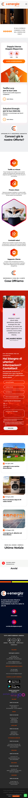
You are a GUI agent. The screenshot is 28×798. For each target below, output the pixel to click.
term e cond (12, 642)
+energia (5, 642)
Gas (6, 405)
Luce (6, 403)
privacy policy (19, 642)
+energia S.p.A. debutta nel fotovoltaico (12, 534)
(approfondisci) (20, 420)
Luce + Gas (7, 407)
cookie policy (14, 644)
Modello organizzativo (14, 690)
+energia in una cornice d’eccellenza (11, 467)
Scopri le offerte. (16, 796)
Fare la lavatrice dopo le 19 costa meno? (12, 500)
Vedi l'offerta (10, 99)
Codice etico (14, 691)
